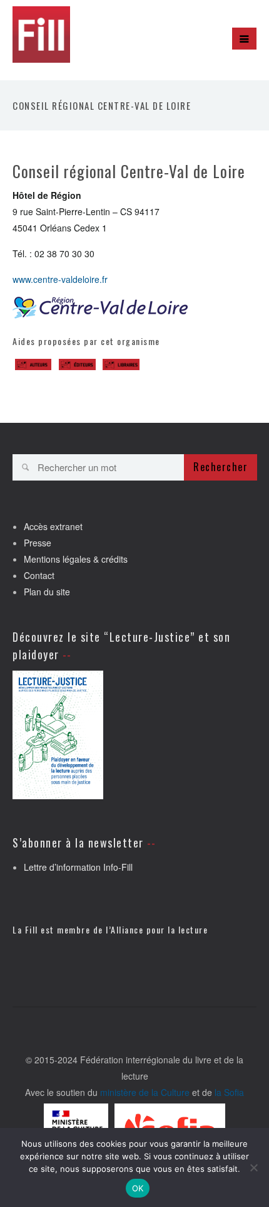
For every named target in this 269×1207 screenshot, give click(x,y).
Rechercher (220, 466)
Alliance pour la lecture (159, 929)
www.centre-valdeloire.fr (60, 279)
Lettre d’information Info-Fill (78, 867)
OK (138, 1188)
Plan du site (47, 591)
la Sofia (229, 1092)
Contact (39, 575)
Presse (37, 542)
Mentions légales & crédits (76, 559)
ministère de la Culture (145, 1092)
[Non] (253, 1167)
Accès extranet (53, 526)
